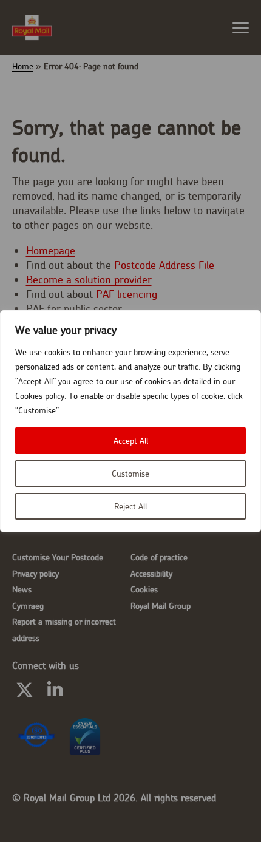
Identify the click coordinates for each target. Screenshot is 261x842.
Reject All (130, 506)
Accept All (131, 440)
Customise (130, 473)
